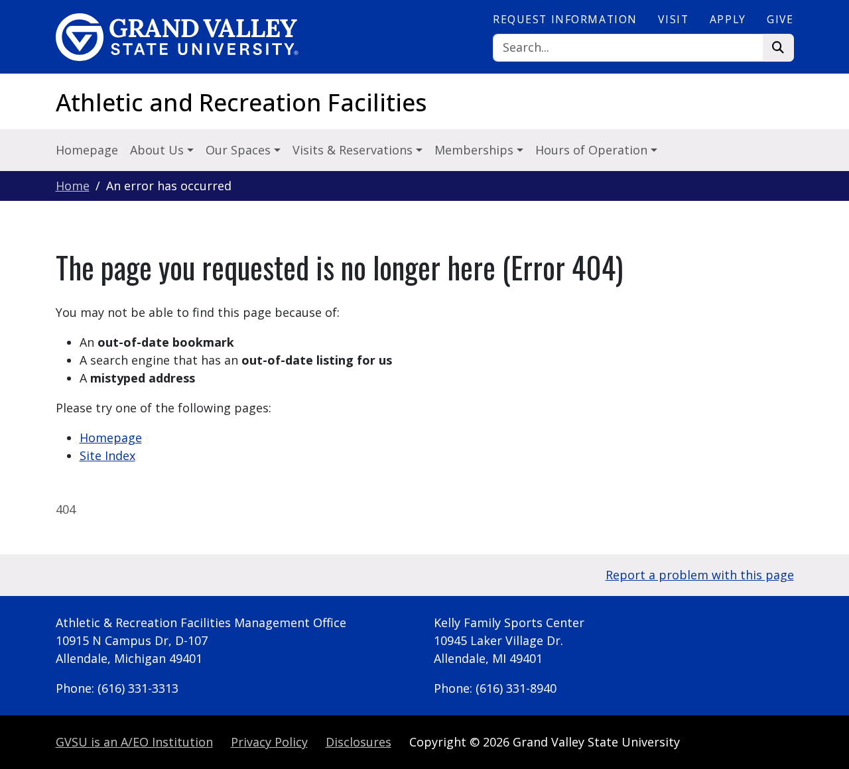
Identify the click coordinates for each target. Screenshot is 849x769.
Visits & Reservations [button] (354, 150)
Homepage (87, 150)
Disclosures (358, 742)
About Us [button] (158, 150)
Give (780, 19)
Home (73, 186)
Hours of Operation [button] (593, 150)
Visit (673, 19)
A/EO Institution (134, 742)
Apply (728, 19)
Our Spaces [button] (240, 150)
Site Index (107, 455)
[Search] (778, 48)
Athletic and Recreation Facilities (241, 102)
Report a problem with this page (700, 575)
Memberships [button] (475, 150)
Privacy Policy (269, 742)
